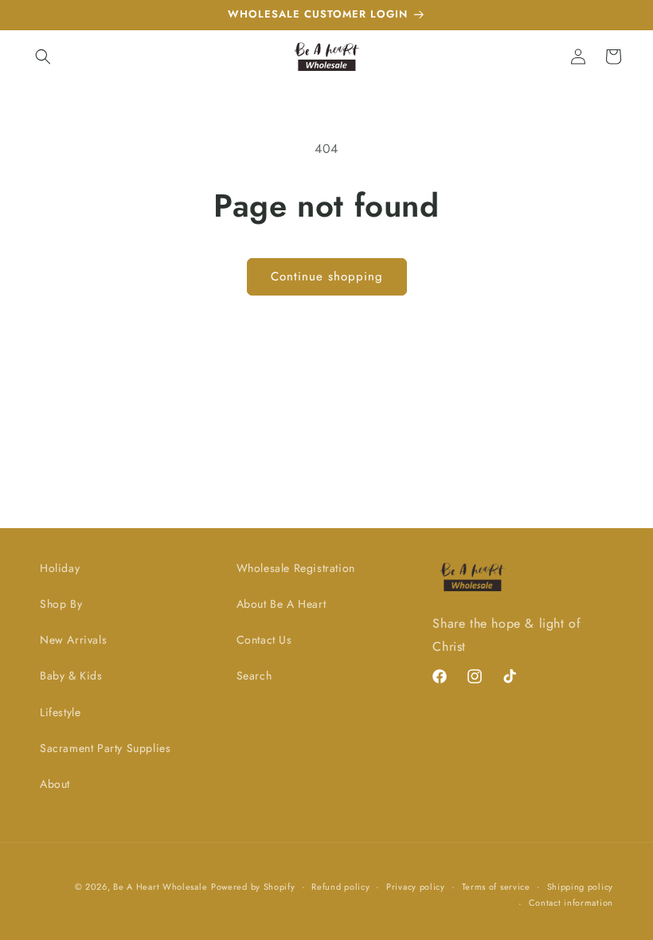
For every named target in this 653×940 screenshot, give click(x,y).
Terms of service (496, 886)
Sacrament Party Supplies (105, 748)
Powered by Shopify (253, 886)
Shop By (61, 604)
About (55, 784)
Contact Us (264, 640)
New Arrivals (73, 640)
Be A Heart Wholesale (160, 886)
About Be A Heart (281, 604)
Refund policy (340, 886)
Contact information (571, 902)
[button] (43, 56)
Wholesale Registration (296, 568)
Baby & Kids (71, 675)
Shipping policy (580, 886)
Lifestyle (60, 712)
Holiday (60, 568)
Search (254, 675)
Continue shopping (327, 276)
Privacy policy (415, 886)
